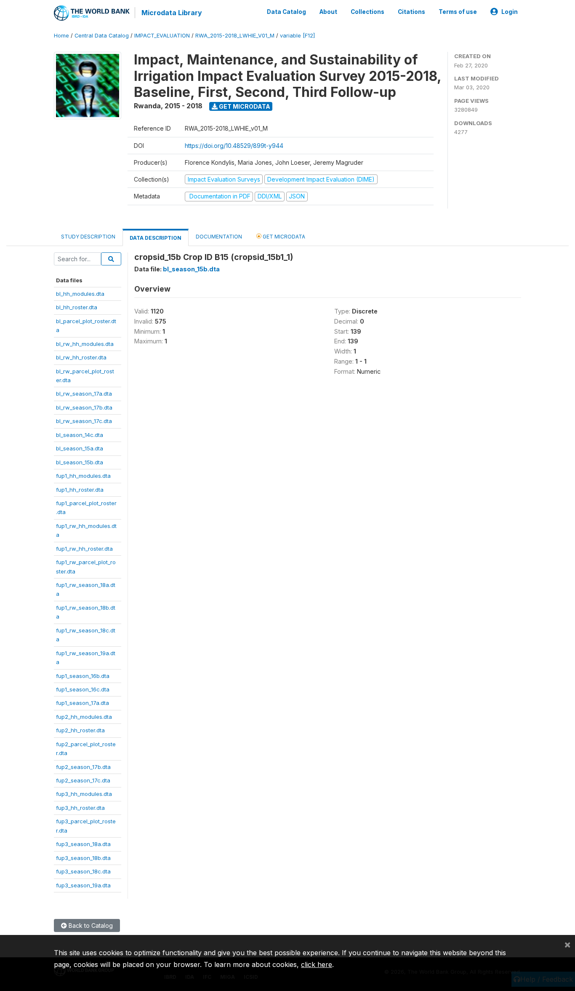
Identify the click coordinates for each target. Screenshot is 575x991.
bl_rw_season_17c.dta (84, 421)
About (328, 11)
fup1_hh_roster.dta (80, 489)
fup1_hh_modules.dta (83, 475)
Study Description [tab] (88, 236)
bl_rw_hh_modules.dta (85, 343)
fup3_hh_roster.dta (80, 807)
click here (316, 964)
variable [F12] (297, 35)
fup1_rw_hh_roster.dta (84, 548)
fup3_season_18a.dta (83, 844)
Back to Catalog (90, 925)
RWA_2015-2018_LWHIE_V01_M (234, 35)
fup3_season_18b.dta (83, 857)
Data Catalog (286, 11)
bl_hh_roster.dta (76, 307)
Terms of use (458, 11)
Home (61, 35)
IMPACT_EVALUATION (162, 35)
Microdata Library (171, 12)
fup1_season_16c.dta (82, 689)
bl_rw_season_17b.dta (84, 407)
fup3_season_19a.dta (83, 885)
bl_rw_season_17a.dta (84, 393)
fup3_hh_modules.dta (84, 793)
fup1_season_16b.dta (82, 675)
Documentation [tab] (219, 236)
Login (509, 11)
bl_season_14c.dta (79, 434)
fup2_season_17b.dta (83, 766)
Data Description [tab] (155, 238)
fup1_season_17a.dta (82, 702)
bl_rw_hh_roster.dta (81, 357)
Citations (411, 11)
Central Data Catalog (102, 35)
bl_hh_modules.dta (80, 293)
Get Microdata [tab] (283, 236)
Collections (367, 11)
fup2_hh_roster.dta (80, 730)
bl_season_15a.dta (79, 448)
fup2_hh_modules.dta (84, 716)
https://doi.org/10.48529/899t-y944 (234, 145)
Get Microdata (244, 106)
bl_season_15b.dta (79, 462)
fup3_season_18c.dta (83, 871)
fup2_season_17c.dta (83, 780)
